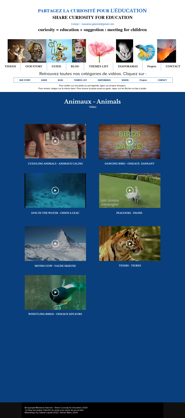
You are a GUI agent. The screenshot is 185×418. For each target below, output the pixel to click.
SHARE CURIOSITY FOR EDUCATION (92, 17)
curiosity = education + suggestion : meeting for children (92, 29)
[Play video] (55, 141)
